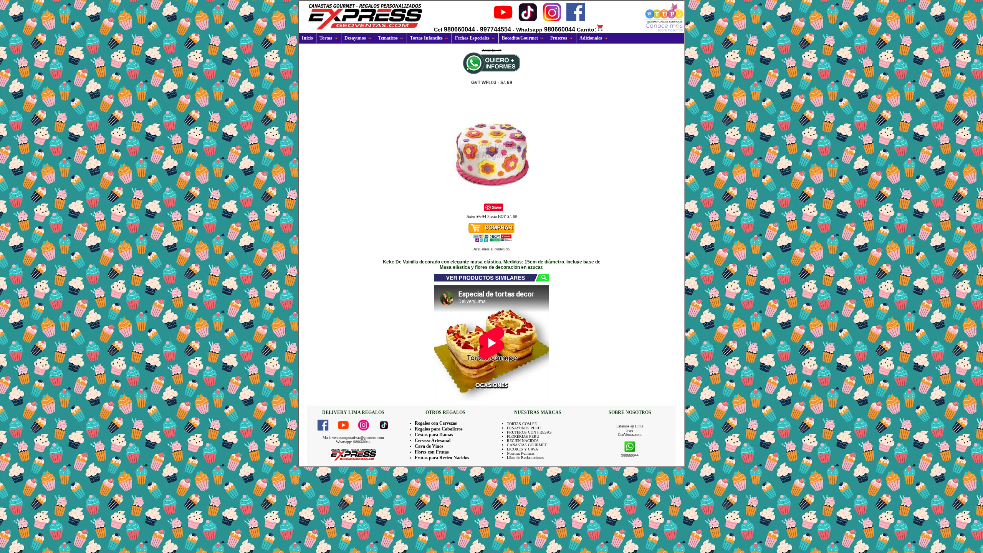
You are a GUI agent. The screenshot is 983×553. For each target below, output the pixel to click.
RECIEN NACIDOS (523, 441)
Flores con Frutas (432, 452)
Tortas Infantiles (426, 38)
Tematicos (388, 38)
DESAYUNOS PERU (524, 428)
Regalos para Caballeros (439, 429)
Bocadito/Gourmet (520, 38)
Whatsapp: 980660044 (353, 442)
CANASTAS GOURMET (527, 445)
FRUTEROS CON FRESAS (529, 432)
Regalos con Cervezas (436, 423)
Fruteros (558, 38)
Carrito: (586, 29)
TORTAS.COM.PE (522, 424)
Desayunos (355, 38)
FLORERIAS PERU (523, 436)
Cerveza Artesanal (432, 440)
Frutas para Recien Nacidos (442, 457)
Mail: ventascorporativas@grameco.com (353, 437)
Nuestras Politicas (521, 453)
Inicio (307, 38)
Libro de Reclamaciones (525, 457)
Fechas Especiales (472, 38)
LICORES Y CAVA (522, 449)
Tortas (325, 38)
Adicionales (590, 38)
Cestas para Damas (434, 434)
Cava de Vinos (429, 446)
